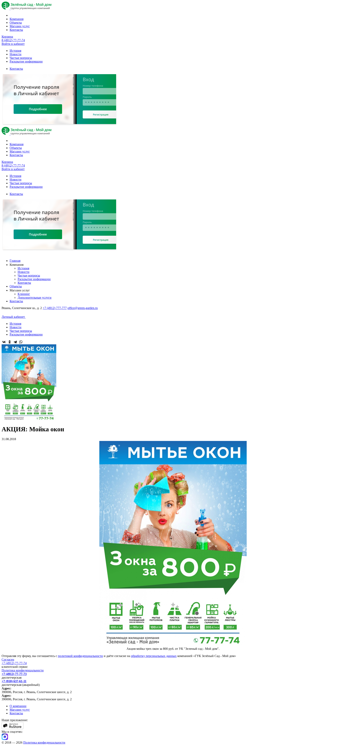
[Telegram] (15, 342)
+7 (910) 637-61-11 (14, 681)
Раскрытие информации (26, 61)
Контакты (16, 29)
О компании (18, 706)
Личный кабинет (14, 316)
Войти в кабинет (13, 43)
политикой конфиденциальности (80, 656)
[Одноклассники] (9, 342)
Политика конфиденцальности (23, 670)
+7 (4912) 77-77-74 (14, 663)
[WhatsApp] (20, 342)
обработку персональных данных (154, 656)
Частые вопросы (21, 58)
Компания (16, 19)
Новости (15, 54)
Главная (15, 260)
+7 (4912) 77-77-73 (14, 674)
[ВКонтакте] (4, 342)
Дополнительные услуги (34, 297)
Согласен (8, 659)
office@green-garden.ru (82, 308)
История (15, 50)
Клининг (24, 294)
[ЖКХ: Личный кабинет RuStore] (12, 728)
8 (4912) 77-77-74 (13, 40)
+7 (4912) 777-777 (55, 308)
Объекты (16, 22)
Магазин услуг (20, 26)
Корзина (7, 36)
